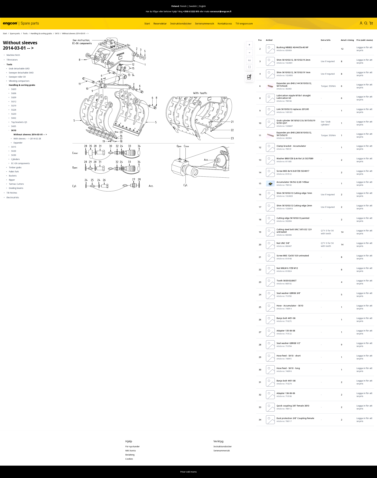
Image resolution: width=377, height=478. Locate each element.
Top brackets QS (19, 122)
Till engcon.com (244, 23)
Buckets (13, 175)
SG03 (13, 89)
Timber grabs (15, 167)
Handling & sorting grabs (41, 33)
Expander (18, 142)
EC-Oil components (20, 163)
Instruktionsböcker (181, 23)
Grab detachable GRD (19, 68)
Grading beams (16, 188)
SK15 (13, 146)
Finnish (183, 6)
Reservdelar (160, 23)
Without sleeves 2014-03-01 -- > (30, 134)
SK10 (57, 33)
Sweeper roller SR (17, 76)
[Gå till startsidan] (21, 23)
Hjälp (128, 441)
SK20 (13, 151)
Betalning (129, 454)
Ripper (12, 179)
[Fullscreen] (249, 66)
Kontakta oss (225, 23)
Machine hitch (13, 55)
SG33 (13, 113)
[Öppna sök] (365, 22)
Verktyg (218, 441)
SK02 (13, 118)
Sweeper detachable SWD (21, 72)
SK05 (13, 126)
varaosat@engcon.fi (220, 11)
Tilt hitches (11, 192)
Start (147, 23)
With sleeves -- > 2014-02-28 (27, 138)
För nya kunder (132, 446)
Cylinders (15, 159)
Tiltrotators (12, 59)
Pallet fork (14, 171)
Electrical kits (12, 197)
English (202, 6)
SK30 (13, 155)
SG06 (13, 93)
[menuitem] (147, 23)
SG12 (13, 101)
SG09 (13, 97)
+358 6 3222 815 (191, 11)
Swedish (193, 6)
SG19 (13, 105)
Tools (25, 33)
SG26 (13, 109)
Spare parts (15, 33)
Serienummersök (204, 23)
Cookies (129, 458)
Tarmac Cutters (16, 183)
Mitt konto (130, 450)
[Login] (361, 23)
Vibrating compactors (19, 80)
